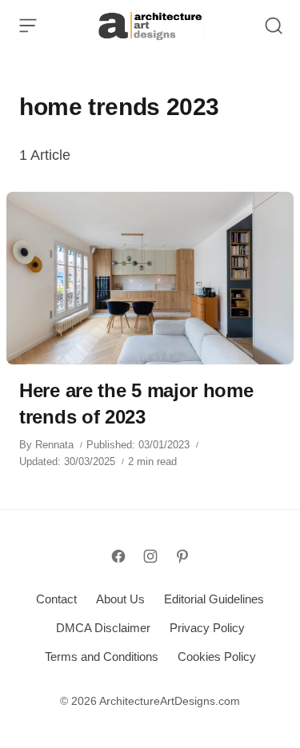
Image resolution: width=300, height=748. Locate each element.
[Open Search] (274, 26)
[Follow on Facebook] (118, 556)
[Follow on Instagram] (150, 556)
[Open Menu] (28, 26)
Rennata (54, 445)
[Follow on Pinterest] (182, 556)
